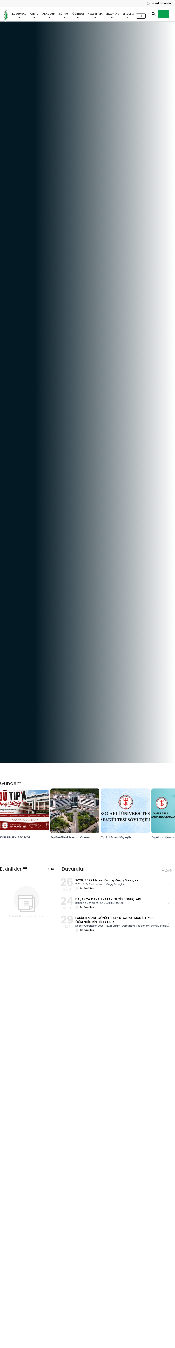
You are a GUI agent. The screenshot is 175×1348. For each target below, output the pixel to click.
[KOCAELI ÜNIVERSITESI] (6, 16)
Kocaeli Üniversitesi (162, 3)
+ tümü (50, 869)
